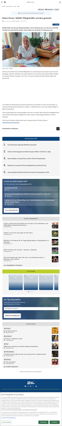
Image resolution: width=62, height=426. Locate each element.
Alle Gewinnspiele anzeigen (13, 265)
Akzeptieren (54, 422)
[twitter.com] (28, 386)
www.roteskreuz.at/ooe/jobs (10, 123)
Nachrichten (9, 6)
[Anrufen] (33, 386)
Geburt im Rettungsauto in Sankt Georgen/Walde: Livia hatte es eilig (29, 151)
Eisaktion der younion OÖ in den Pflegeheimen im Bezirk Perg (27, 165)
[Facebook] (25, 386)
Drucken (42, 9)
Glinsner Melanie (15, 21)
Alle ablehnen (43, 422)
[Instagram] (30, 386)
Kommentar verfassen (10, 128)
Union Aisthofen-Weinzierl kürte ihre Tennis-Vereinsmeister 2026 (28, 172)
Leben (18, 6)
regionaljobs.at (24, 184)
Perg (14, 6)
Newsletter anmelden (12, 316)
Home (3, 6)
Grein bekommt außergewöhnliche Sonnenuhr (22, 145)
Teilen (57, 9)
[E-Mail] (36, 386)
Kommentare (50, 9)
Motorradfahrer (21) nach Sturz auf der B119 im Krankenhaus (26, 158)
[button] (2, 2)
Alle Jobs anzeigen (11, 210)
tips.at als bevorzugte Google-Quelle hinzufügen (32, 13)
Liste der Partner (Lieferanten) (8, 418)
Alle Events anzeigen (11, 367)
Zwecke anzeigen (6, 422)
